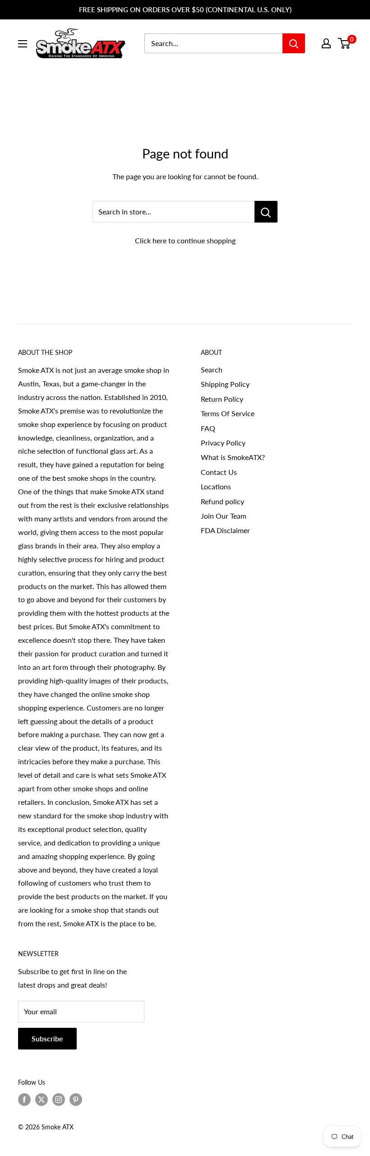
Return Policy (222, 399)
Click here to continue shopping (185, 240)
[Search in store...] (266, 212)
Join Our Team (223, 515)
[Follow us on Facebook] (24, 1099)
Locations (216, 486)
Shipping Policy (225, 384)
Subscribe (47, 1038)
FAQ (208, 428)
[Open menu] (22, 43)
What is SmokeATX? (233, 457)
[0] (344, 43)
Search (211, 369)
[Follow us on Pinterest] (75, 1099)
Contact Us (219, 472)
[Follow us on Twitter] (41, 1099)
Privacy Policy (223, 442)
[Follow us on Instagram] (58, 1099)
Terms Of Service (227, 413)
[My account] (326, 43)
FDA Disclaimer (225, 530)
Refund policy (222, 501)
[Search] (293, 43)
